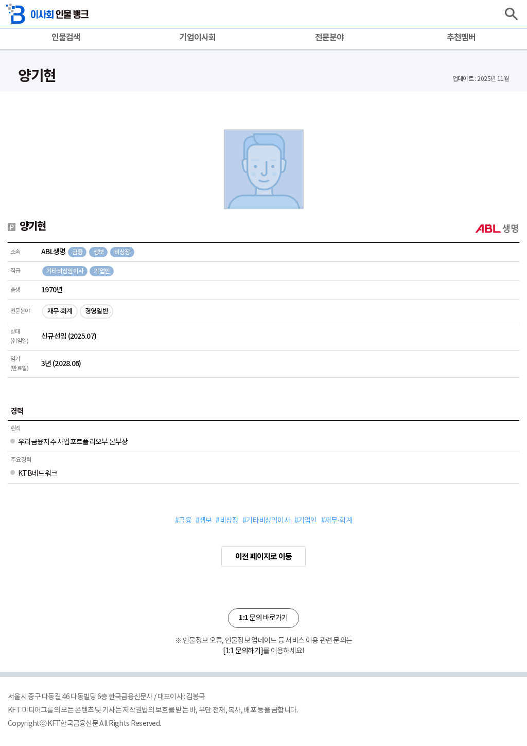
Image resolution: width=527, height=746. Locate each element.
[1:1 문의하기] (243, 651)
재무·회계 (60, 311)
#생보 (204, 521)
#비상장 (227, 521)
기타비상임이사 (64, 271)
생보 (98, 252)
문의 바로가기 (263, 618)
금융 (77, 252)
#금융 (183, 521)
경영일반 (96, 311)
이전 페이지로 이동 (263, 556)
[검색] (511, 14)
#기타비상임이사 (266, 521)
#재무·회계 (336, 521)
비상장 (122, 252)
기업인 (102, 271)
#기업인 (305, 521)
